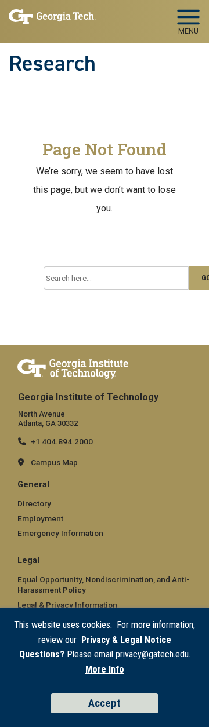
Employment (40, 518)
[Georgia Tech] (72, 368)
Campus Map (54, 462)
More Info (104, 669)
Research (52, 63)
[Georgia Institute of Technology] (52, 18)
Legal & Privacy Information (67, 604)
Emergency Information (60, 533)
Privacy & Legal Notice (126, 639)
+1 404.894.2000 (62, 441)
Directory (34, 503)
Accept (104, 703)
